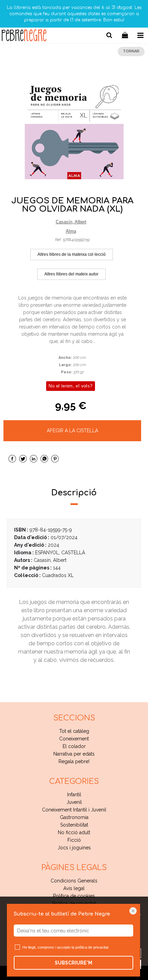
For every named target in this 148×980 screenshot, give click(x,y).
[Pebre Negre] (24, 36)
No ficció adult (74, 832)
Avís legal (74, 888)
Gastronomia (74, 817)
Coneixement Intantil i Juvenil (74, 809)
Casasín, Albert (71, 221)
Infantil (74, 794)
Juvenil (74, 802)
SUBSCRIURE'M (73, 963)
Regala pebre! (74, 761)
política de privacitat (91, 947)
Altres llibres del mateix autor (71, 274)
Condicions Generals (74, 880)
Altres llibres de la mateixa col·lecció (72, 254)
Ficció (74, 840)
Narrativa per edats (74, 754)
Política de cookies (74, 896)
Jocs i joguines (74, 847)
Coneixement (74, 738)
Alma (71, 231)
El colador (74, 746)
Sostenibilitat (74, 825)
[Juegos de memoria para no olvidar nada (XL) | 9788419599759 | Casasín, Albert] (74, 129)
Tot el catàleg (74, 731)
